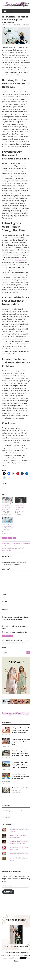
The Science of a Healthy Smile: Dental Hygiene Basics (20, 506)
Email (4, 602)
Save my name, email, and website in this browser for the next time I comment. (15, 619)
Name (4, 594)
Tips (27, 25)
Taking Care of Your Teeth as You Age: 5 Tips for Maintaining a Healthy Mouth (7, 507)
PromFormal (6, 817)
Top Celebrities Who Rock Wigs (19, 853)
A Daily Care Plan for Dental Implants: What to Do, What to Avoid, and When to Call (20, 730)
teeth (10, 538)
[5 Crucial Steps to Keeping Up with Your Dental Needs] (7, 520)
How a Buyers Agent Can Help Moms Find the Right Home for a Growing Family (20, 753)
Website (5, 609)
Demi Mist (17, 25)
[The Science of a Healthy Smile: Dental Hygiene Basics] (20, 500)
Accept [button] (23, 958)
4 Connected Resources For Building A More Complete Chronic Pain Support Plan (20, 765)
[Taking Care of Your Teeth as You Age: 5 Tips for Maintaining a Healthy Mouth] (7, 500)
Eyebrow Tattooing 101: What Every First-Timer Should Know (21, 742)
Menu (9, 11)
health (24, 25)
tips (14, 538)
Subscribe (8, 892)
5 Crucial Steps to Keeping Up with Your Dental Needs (7, 526)
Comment (6, 569)
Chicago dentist (20, 260)
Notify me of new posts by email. (15, 632)
